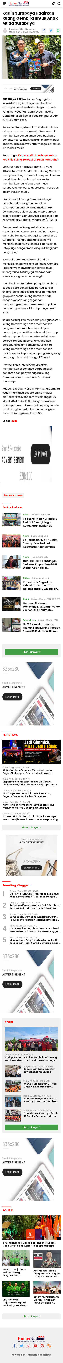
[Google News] (42, 1345)
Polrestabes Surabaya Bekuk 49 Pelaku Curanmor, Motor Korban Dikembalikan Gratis (40, 1115)
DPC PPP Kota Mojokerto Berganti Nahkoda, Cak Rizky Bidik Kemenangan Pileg (14, 1302)
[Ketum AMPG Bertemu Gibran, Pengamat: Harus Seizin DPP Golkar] (47, 1287)
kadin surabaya (13, 495)
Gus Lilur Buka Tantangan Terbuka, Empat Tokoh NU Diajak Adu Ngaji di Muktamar (40, 566)
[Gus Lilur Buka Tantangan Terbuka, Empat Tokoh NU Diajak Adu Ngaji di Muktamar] (11, 563)
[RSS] (49, 1345)
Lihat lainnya (30, 652)
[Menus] (4, 3)
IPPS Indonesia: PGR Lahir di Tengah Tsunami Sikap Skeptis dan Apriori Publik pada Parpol (28, 1244)
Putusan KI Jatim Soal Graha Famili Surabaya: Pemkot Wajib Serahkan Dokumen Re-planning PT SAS (30, 818)
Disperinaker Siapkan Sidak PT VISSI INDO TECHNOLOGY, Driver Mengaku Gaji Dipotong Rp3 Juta (31, 783)
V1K (21, 29)
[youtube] (35, 1345)
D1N (14, 421)
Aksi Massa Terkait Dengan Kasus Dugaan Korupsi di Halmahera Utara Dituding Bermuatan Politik (46, 1273)
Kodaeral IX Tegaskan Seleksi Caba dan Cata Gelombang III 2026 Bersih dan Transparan (40, 587)
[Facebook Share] (44, 30)
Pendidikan (29, 620)
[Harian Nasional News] (18, 3)
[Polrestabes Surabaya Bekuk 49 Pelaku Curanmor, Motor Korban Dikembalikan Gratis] (13, 1116)
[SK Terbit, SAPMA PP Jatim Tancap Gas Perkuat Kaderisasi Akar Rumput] (11, 542)
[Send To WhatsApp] (58, 30)
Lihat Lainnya (30, 827)
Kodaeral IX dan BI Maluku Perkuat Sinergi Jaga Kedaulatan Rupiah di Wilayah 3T (40, 524)
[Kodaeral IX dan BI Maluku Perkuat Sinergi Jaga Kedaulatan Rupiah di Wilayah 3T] (11, 521)
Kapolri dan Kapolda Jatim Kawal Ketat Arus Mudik (39, 1070)
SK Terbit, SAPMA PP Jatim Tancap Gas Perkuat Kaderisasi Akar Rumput (40, 543)
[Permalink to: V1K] (5, 30)
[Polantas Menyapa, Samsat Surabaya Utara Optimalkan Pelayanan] (13, 1101)
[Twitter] (21, 1345)
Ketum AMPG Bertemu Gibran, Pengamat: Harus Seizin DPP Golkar (46, 1299)
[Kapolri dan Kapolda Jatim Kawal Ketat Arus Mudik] (13, 1071)
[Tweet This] (51, 30)
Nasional (30, 29)
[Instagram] (28, 1345)
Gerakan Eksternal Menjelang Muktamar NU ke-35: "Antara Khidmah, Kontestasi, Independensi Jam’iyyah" (41, 610)
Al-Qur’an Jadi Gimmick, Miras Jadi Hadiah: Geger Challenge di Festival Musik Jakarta (28, 772)
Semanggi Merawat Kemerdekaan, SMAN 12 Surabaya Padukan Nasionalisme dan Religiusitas (34, 918)
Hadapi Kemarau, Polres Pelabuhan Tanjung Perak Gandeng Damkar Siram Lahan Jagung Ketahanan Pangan (31, 1059)
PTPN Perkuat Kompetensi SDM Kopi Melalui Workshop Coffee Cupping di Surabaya (28, 806)
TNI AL (26, 514)
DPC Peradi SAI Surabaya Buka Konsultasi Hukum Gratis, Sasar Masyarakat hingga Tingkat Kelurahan (34, 930)
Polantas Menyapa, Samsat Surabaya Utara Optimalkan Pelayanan (40, 1100)
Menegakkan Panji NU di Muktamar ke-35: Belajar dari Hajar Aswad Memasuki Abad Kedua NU (34, 941)
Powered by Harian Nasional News (31, 1354)
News (26, 535)
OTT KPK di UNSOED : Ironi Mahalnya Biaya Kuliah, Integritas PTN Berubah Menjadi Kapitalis (34, 895)
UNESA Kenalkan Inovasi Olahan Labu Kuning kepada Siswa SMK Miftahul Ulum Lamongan (41, 629)
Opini (26, 599)
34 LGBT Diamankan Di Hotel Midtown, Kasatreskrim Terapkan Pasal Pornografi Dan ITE (40, 1085)
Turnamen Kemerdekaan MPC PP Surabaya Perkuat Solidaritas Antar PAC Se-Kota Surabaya (35, 907)
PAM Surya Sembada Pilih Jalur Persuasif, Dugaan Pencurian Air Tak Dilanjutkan (26, 795)
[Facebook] (14, 1345)
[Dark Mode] (54, 3)
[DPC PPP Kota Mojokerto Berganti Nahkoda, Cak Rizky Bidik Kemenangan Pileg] (16, 1289)
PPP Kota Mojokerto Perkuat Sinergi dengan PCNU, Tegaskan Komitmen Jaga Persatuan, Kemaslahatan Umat (14, 1272)
